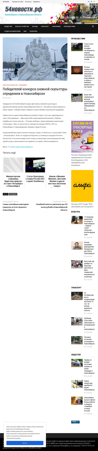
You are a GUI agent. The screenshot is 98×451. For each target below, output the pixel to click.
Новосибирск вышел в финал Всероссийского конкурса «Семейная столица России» (89, 404)
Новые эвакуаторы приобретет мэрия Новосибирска (89, 385)
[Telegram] (91, 1)
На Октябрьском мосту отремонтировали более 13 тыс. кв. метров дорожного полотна (89, 301)
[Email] (94, 1)
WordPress (33, 448)
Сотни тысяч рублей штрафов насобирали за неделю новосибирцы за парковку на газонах (89, 51)
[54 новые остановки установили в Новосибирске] (77, 337)
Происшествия (69, 26)
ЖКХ (25, 31)
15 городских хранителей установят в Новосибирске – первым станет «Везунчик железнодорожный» (89, 226)
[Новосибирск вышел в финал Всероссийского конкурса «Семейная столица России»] (77, 398)
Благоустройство (22, 26)
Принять (24, 443)
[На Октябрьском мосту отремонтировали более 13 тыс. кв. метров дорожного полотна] (77, 293)
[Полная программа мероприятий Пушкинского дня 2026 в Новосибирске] (77, 243)
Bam (39, 448)
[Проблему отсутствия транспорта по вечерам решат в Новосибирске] (77, 318)
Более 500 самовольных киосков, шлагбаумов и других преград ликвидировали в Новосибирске (89, 102)
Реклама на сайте (17, 1)
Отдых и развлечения (12, 31)
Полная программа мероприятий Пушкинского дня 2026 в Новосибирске (89, 247)
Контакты (28, 1)
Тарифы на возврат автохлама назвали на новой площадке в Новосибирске (89, 366)
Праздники (23, 85)
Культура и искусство (10, 85)
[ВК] (88, 1)
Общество (8, 26)
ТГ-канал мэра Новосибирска (20, 147)
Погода (35, 26)
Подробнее (17, 438)
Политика (33, 31)
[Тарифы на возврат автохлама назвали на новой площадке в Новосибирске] (77, 360)
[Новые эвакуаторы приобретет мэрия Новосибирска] (77, 381)
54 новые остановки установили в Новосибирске (89, 340)
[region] (25, 434)
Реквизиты (36, 1)
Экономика (56, 26)
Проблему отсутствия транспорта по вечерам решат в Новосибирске (89, 323)
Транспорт (45, 26)
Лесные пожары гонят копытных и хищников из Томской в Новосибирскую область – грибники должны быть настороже (89, 77)
